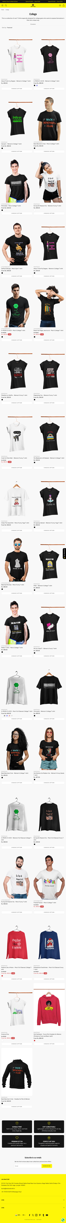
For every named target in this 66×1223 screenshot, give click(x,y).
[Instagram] (36, 1215)
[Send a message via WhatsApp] (63, 1220)
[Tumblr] (43, 1215)
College (7, 9)
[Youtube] (47, 1215)
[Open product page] (16, 54)
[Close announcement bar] (64, 1)
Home (2, 9)
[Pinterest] (40, 1215)
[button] (2, 5)
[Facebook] (29, 1215)
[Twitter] (33, 1215)
